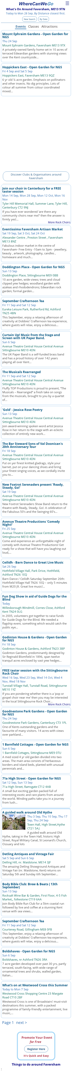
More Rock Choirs (59, 222)
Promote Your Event (37, 1039)
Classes (33, 26)
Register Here (36, 1049)
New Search (29, 19)
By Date (43, 19)
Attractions (49, 26)
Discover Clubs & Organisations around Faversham (36, 176)
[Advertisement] (36, 133)
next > (21, 1022)
